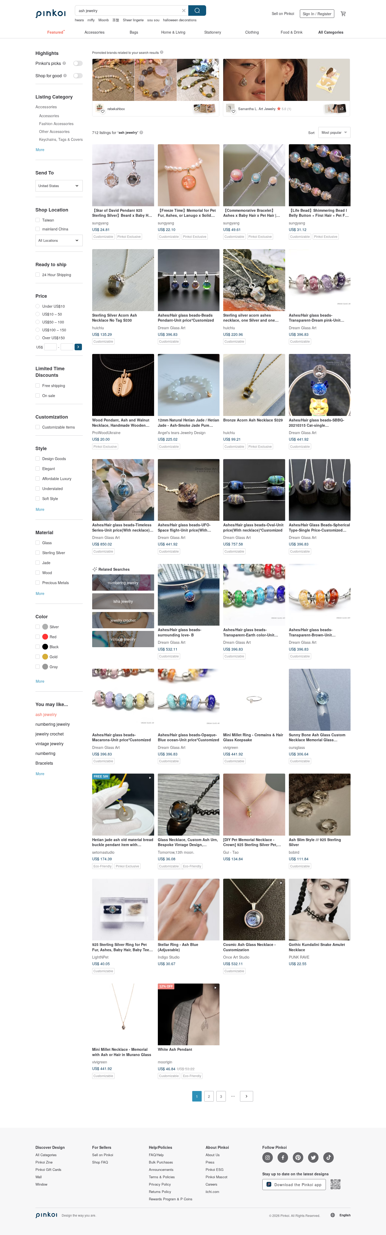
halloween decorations (180, 19)
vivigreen (230, 747)
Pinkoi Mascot (216, 1177)
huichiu (98, 327)
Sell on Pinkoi (283, 13)
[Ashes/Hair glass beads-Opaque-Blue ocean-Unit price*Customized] (189, 700)
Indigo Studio (169, 957)
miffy (91, 19)
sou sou (153, 19)
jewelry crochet (49, 734)
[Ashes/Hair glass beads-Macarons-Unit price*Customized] (123, 700)
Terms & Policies (162, 1177)
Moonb (103, 19)
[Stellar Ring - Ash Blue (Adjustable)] (189, 910)
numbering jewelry (52, 724)
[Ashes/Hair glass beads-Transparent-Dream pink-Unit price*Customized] (320, 280)
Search (197, 10)
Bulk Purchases (161, 1162)
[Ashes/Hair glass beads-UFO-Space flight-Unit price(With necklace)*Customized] (189, 490)
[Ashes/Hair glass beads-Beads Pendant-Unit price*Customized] (189, 280)
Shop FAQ (100, 1162)
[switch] (59, 63)
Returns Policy (160, 1191)
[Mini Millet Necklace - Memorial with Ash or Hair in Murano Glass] (123, 1015)
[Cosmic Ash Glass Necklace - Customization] (254, 910)
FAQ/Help (156, 1155)
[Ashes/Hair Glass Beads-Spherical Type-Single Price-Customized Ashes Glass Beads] (320, 490)
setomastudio (103, 852)
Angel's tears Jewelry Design (182, 432)
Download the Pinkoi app (297, 1184)
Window (41, 1184)
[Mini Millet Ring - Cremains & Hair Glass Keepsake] (254, 700)
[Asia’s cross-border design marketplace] (50, 13)
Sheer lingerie (133, 19)
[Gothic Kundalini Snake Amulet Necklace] (320, 910)
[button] (78, 347)
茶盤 (115, 19)
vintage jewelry (49, 743)
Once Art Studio (236, 957)
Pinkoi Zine (44, 1162)
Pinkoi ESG (214, 1169)
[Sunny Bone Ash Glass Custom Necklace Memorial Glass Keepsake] (320, 700)
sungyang (100, 222)
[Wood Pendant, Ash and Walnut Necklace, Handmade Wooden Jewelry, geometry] (123, 385)
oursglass (297, 747)
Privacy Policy (160, 1184)
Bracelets (44, 763)
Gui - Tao (231, 852)
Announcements (161, 1169)
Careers (211, 1184)
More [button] (40, 149)
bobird (294, 852)
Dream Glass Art (171, 327)
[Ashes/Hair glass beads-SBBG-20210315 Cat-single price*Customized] (320, 385)
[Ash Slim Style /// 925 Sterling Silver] (320, 805)
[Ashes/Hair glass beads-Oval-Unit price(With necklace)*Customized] (254, 490)
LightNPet (100, 957)
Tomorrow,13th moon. (176, 852)
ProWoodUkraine (106, 432)
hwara (79, 19)
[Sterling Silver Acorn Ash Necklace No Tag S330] (123, 280)
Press (210, 1162)
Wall (38, 1177)
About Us (213, 1155)
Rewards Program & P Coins (170, 1199)
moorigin (165, 1061)
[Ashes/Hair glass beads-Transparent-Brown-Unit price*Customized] (320, 595)
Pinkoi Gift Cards (48, 1169)
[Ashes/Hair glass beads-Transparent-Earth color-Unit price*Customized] (254, 595)
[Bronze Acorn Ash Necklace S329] (254, 385)
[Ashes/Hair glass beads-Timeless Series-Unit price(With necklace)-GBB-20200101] (123, 490)
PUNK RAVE (299, 957)
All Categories (46, 1155)
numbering (45, 753)
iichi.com (212, 1191)
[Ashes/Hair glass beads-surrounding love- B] (189, 595)
